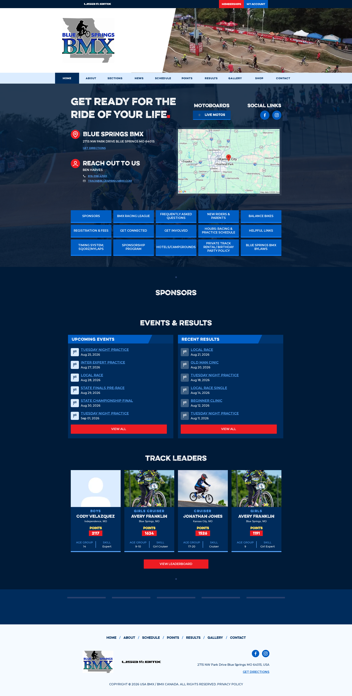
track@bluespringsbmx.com (110, 180)
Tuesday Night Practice (105, 349)
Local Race (92, 375)
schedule (153, 637)
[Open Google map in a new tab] (229, 161)
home (113, 637)
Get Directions (94, 148)
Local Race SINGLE (209, 388)
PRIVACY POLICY (230, 684)
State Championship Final (107, 400)
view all (118, 429)
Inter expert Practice (103, 362)
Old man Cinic (205, 362)
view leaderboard (176, 564)
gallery (217, 637)
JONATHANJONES (202, 516)
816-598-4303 (97, 176)
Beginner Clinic (206, 400)
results (195, 637)
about (131, 637)
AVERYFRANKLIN (149, 516)
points (175, 637)
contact (238, 637)
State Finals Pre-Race (103, 388)
